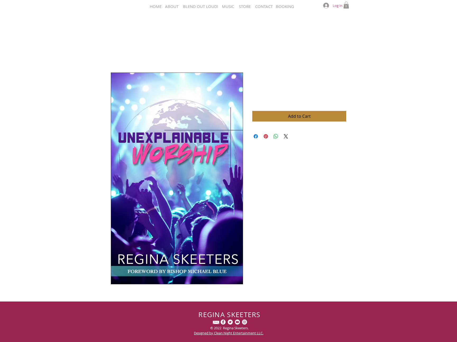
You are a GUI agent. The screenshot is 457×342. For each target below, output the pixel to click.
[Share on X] (286, 136)
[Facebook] (223, 322)
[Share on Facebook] (256, 136)
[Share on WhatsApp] (276, 136)
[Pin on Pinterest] (266, 136)
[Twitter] (230, 322)
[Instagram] (244, 322)
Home (117, 53)
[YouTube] (237, 322)
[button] (346, 5)
